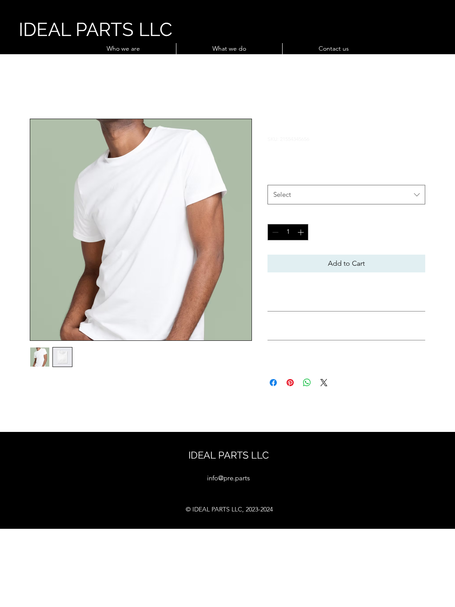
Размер (280, 176)
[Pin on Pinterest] (290, 382)
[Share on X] (324, 382)
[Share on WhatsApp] (307, 382)
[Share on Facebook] (273, 382)
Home (40, 86)
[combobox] (346, 194)
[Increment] (301, 232)
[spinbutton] (288, 232)
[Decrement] (274, 232)
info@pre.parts (228, 478)
